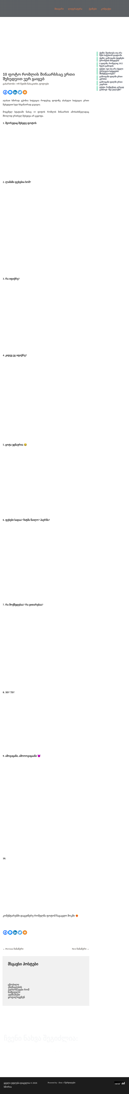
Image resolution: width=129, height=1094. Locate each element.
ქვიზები (93, 9)
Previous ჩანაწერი (13, 949)
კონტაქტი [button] (106, 9)
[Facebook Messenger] (10, 92)
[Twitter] (20, 92)
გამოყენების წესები (35, 1055)
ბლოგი (45, 1051)
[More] (25, 92)
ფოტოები (44, 84)
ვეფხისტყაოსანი (14, 1055)
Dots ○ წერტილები (67, 1083)
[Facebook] (5, 92)
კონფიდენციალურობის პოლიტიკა (23, 1059)
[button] (119, 9)
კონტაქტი (56, 1051)
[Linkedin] (15, 92)
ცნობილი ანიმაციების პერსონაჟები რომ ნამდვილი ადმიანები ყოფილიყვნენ (18, 991)
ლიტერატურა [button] (75, 9)
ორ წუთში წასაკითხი (27, 84)
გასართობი (9, 84)
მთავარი (59, 9)
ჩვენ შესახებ (21, 1051)
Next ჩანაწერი (80, 949)
